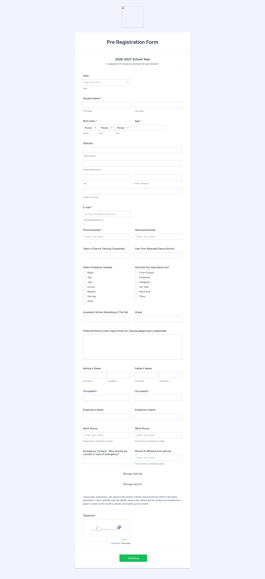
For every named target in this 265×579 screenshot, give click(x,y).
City (85, 183)
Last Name (139, 111)
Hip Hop (91, 296)
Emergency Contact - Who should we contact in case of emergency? (105, 453)
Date (85, 88)
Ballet (90, 272)
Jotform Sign (125, 543)
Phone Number (92, 229)
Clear (124, 539)
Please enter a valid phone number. (98, 441)
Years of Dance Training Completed (104, 248)
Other (90, 301)
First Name (87, 111)
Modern (91, 291)
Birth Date (90, 121)
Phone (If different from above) (153, 451)
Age (138, 121)
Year (117, 133)
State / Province (141, 183)
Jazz (89, 282)
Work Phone (90, 428)
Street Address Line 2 (92, 169)
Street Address (89, 156)
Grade (138, 312)
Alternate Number (145, 229)
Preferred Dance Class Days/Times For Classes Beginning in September (125, 330)
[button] (127, 82)
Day (101, 133)
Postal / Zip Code (90, 197)
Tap (89, 277)
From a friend (146, 272)
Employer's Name (93, 409)
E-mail (87, 207)
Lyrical (90, 286)
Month (86, 133)
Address (88, 143)
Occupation (90, 391)
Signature (89, 515)
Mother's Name (92, 368)
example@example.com (93, 220)
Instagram (144, 282)
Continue (133, 558)
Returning (144, 291)
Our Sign (144, 286)
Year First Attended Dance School (154, 248)
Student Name (92, 98)
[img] (106, 528)
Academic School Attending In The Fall (105, 312)
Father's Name (143, 368)
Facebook (144, 277)
